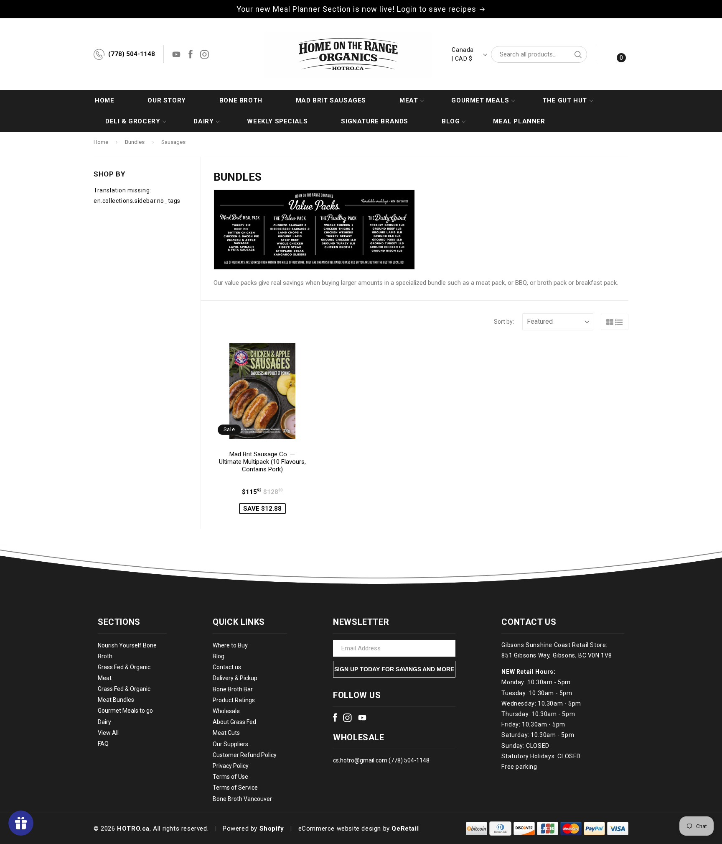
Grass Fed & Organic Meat (124, 672)
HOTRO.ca (133, 828)
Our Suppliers (230, 744)
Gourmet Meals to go (125, 711)
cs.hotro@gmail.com (360, 760)
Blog (218, 656)
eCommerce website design (339, 828)
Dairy (104, 722)
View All (108, 732)
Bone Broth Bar (233, 689)
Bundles (135, 142)
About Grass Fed (234, 722)
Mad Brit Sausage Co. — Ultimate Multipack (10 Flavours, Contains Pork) (262, 461)
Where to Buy (230, 645)
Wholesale (226, 711)
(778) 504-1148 (131, 54)
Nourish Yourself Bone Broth (127, 651)
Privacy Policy (231, 765)
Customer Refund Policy (245, 755)
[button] (409, 100)
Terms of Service (235, 788)
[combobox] (539, 54)
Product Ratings (234, 700)
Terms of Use (230, 776)
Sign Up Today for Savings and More (394, 669)
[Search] (578, 54)
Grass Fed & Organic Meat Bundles (124, 694)
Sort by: (504, 321)
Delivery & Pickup (235, 678)
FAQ (103, 743)
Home (101, 142)
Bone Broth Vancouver (242, 798)
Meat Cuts (226, 733)
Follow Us (357, 695)
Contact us (227, 667)
